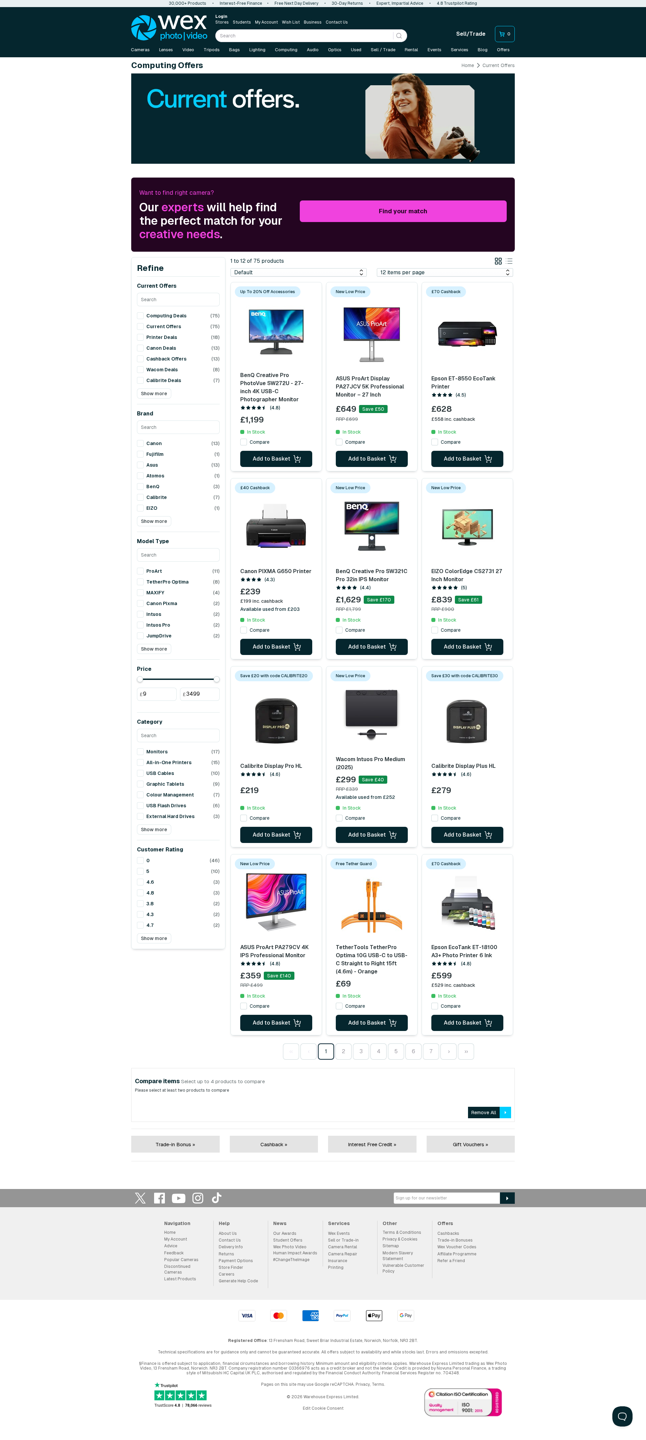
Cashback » (273, 1144)
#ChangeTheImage (291, 1259)
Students (242, 22)
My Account (266, 22)
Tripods (212, 49)
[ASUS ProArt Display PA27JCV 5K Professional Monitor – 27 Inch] (372, 333)
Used (356, 49)
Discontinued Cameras (177, 1269)
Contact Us (337, 22)
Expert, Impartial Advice (399, 3)
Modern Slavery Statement (398, 1256)
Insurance (337, 1260)
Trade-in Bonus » (175, 1144)
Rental (411, 49)
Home (468, 65)
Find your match (403, 211)
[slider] (140, 679)
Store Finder (231, 1267)
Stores (222, 22)
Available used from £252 (365, 797)
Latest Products (180, 1279)
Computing (286, 49)
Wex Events (339, 1233)
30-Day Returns (347, 3)
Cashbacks (448, 1233)
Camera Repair (342, 1254)
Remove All (483, 1112)
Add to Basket (271, 459)
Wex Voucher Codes (456, 1247)
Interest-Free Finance (241, 3)
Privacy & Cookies (400, 1239)
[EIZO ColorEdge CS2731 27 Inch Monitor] (467, 526)
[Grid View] (498, 262)
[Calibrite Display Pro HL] (276, 719)
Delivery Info (231, 1247)
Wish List (291, 22)
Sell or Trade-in (343, 1240)
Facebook (159, 1197)
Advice (170, 1246)
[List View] (509, 262)
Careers (227, 1274)
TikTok (217, 1197)
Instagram (197, 1197)
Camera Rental (342, 1247)
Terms (378, 1384)
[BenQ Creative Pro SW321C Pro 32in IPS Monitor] (372, 526)
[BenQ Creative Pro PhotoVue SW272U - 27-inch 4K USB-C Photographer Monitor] (276, 330)
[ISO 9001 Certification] (463, 1404)
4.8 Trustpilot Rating (457, 3)
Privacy (363, 1384)
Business (313, 22)
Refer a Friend (451, 1260)
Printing (336, 1267)
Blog (483, 49)
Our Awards (284, 1233)
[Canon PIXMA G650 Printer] (276, 526)
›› (466, 1051)
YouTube (178, 1197)
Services (459, 49)
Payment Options (236, 1260)
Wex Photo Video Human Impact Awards (295, 1250)
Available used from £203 (270, 609)
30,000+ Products (187, 3)
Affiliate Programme (456, 1254)
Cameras (140, 49)
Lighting (257, 49)
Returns (226, 1254)
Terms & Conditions (402, 1232)
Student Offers (287, 1240)
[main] (323, 614)
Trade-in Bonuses (455, 1240)
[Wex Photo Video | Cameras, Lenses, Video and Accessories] (169, 28)
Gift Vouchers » (470, 1144)
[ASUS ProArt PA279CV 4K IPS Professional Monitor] (276, 902)
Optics (335, 49)
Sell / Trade (383, 49)
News (280, 1223)
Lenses (166, 49)
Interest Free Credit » (372, 1144)
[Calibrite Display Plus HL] (467, 719)
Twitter (140, 1197)
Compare (260, 442)
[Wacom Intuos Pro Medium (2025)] (372, 714)
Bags (234, 49)
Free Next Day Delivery (296, 3)
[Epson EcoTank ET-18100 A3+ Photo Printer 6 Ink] (467, 902)
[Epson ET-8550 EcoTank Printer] (467, 333)
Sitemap (391, 1246)
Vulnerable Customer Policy (403, 1268)
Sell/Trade (471, 34)
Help (224, 1223)
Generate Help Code (238, 1281)
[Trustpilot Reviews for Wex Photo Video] (183, 1395)
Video (188, 49)
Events (434, 49)
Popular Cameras (181, 1259)
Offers (503, 49)
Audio (313, 49)
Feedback (174, 1253)
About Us (228, 1233)
